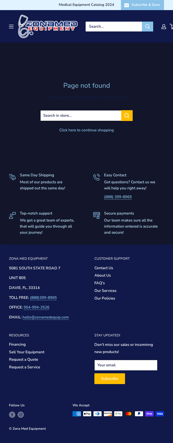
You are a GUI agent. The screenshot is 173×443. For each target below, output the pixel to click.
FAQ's (99, 283)
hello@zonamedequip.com (46, 317)
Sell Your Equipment (26, 352)
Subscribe (109, 378)
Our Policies (104, 298)
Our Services (105, 290)
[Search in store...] (127, 115)
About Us (102, 275)
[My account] (164, 26)
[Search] (147, 26)
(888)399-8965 (43, 297)
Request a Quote (23, 359)
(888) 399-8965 (118, 196)
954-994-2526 (36, 307)
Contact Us (103, 268)
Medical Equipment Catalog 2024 (86, 4)
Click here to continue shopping (86, 130)
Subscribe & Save (146, 4)
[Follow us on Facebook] (12, 414)
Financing (17, 344)
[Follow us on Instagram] (21, 414)
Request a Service (24, 367)
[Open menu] (11, 26)
